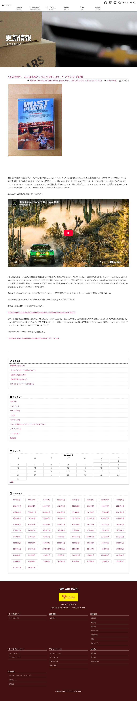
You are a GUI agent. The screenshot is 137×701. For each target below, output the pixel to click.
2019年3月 (31, 555)
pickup (61, 81)
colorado (48, 81)
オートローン (95, 630)
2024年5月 (90, 506)
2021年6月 (105, 531)
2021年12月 (17, 531)
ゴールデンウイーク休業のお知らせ (23, 370)
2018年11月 (90, 555)
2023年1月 (61, 518)
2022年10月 (105, 518)
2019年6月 (105, 549)
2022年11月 (91, 518)
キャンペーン (15, 406)
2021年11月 (32, 531)
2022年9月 (120, 518)
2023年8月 (76, 512)
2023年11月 (46, 512)
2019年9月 (61, 549)
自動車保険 (94, 635)
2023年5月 (120, 512)
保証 (92, 639)
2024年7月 (61, 506)
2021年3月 (31, 537)
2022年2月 (105, 524)
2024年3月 (120, 506)
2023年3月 (31, 518)
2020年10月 (105, 537)
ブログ (82, 8)
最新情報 (52, 618)
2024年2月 (17, 512)
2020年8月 (17, 543)
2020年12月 (76, 537)
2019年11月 (32, 549)
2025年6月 (61, 500)
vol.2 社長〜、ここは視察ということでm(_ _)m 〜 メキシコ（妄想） (46, 76)
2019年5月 (120, 549)
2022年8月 (17, 524)
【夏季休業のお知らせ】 (19, 379)
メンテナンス (54, 657)
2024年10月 (17, 506)
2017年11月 (31, 567)
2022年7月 (31, 524)
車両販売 (93, 618)
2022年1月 (120, 524)
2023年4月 (17, 518)
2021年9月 (61, 531)
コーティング (54, 661)
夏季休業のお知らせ (17, 366)
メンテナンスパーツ (15, 653)
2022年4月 (76, 524)
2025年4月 (76, 500)
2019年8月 (75, 549)
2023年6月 (105, 512)
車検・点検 (53, 665)
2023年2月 (46, 518)
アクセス (93, 657)
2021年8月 (75, 531)
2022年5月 (61, 524)
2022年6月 (46, 524)
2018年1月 (120, 561)
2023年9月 (61, 512)
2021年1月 (61, 537)
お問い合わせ (95, 661)
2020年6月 (46, 543)
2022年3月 (90, 524)
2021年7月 (90, 531)
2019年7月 (90, 549)
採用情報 (11, 684)
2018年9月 (120, 555)
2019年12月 (17, 549)
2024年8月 (46, 506)
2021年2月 (46, 537)
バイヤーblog (111, 81)
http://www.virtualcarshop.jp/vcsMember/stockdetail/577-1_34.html (33, 338)
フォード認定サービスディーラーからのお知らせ (27, 424)
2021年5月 (120, 531)
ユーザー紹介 (15, 433)
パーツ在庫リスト (14, 618)
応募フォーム (13, 680)
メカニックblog (15, 429)
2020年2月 (105, 543)
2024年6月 (76, 506)
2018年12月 (76, 555)
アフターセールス (55, 653)
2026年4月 (31, 500)
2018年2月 (105, 561)
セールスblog (15, 411)
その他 (12, 415)
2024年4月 (105, 506)
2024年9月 (31, 506)
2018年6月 (46, 561)
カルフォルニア (81, 81)
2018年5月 (61, 561)
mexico (55, 81)
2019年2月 (46, 555)
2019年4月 (17, 555)
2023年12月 (32, 512)
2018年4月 (75, 561)
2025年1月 (90, 500)
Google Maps (110, 3)
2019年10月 (46, 549)
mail (115, 3)
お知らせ (13, 401)
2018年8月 (17, 561)
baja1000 (33, 81)
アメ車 (72, 81)
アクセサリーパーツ (15, 657)
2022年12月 (76, 518)
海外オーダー (95, 643)
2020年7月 (31, 543)
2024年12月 (105, 500)
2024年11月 (120, 500)
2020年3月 (90, 543)
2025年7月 (46, 500)
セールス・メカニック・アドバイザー (20, 675)
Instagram (106, 3)
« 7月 (11, 482)
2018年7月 (31, 561)
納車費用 (93, 622)
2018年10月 (105, 555)
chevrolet (40, 81)
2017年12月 (17, 567)
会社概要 (93, 653)
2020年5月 (61, 543)
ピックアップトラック (94, 81)
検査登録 (93, 626)
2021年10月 (46, 531)
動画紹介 (13, 438)
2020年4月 (76, 543)
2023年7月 (90, 512)
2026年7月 (17, 500)
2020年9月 (120, 537)
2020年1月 (120, 543)
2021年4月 (17, 537)
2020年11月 (91, 537)
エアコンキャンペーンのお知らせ (22, 384)
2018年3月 (90, 561)
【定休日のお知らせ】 (18, 375)
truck (67, 81)
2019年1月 (61, 555)
